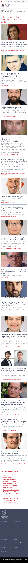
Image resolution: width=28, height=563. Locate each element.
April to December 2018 (9, 500)
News (16, 547)
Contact (16, 1)
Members (3, 528)
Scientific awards (18, 528)
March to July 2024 (8, 477)
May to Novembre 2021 (9, 487)
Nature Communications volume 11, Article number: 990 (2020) (13, 174)
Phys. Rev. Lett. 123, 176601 (7, 277)
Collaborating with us (19, 542)
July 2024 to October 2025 (10, 475)
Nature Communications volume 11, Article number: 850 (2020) (13, 51)
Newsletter (3, 530)
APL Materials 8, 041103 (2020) (8, 216)
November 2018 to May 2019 (10, 498)
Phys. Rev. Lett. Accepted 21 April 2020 (10, 414)
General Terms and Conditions (8, 536)
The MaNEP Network (6, 524)
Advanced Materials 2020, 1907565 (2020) (11, 248)
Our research (17, 524)
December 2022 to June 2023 (11, 481)
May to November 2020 (9, 492)
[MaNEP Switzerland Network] (5, 5)
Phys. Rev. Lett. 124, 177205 (8, 85)
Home (2, 10)
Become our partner (19, 544)
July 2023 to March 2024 (9, 479)
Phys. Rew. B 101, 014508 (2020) (9, 430)
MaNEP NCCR (4, 532)
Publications (9, 10)
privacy (25, 559)
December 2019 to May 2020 (10, 494)
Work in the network (6, 534)
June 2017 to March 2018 (9, 502)
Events (3, 547)
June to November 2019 (9, 496)
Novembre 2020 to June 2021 (11, 489)
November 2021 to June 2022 (11, 485)
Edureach (4, 539)
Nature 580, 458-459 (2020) (8, 202)
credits (20, 559)
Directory (8, 1)
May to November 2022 (9, 483)
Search (23, 1)
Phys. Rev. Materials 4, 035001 (8, 116)
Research (17, 521)
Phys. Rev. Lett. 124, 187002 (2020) (9, 154)
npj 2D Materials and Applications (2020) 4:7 (12, 379)
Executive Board (5, 526)
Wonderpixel (13, 561)
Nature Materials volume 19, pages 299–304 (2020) (14, 464)
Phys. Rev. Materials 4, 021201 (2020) (10, 313)
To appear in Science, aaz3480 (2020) (10, 347)
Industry (17, 539)
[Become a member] (2, 1)
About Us (4, 521)
